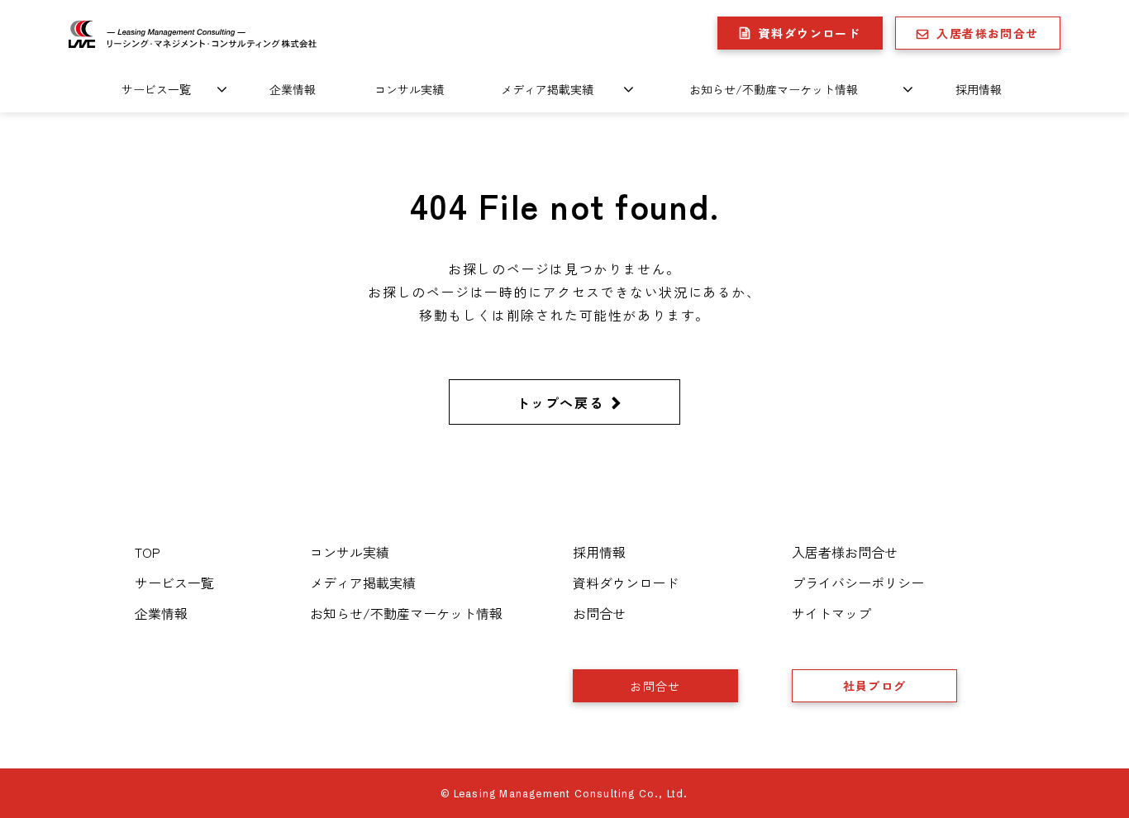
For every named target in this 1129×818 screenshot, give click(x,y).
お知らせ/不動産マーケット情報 (773, 89)
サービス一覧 (156, 89)
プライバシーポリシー (858, 582)
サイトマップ (831, 613)
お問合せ (599, 613)
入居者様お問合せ (987, 33)
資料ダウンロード (809, 33)
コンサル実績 (409, 89)
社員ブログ (875, 686)
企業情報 (292, 89)
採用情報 (978, 89)
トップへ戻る (560, 402)
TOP (147, 552)
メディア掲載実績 (547, 89)
